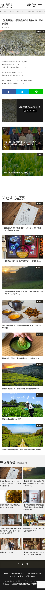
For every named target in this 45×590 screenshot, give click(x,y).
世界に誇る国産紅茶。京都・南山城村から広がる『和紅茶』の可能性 (22, 327)
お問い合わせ (30, 576)
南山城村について (34, 574)
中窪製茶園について (18, 574)
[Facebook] (9, 91)
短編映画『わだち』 (7, 552)
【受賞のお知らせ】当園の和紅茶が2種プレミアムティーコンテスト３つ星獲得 (10, 531)
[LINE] (36, 91)
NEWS (12, 12)
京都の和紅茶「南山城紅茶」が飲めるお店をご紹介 (10, 506)
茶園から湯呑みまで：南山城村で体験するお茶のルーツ (20, 389)
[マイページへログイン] (29, 5)
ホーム (6, 574)
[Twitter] (22, 91)
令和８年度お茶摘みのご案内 (11, 419)
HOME (4, 11)
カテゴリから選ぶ (16, 576)
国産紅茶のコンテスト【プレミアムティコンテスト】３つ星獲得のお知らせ (23, 229)
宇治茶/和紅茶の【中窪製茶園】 (29, 584)
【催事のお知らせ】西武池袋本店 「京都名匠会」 (22, 261)
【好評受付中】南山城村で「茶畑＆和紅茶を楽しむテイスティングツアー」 (23, 292)
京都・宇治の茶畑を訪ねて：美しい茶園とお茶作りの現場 (21, 449)
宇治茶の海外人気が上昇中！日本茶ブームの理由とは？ (20, 358)
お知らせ (20, 12)
